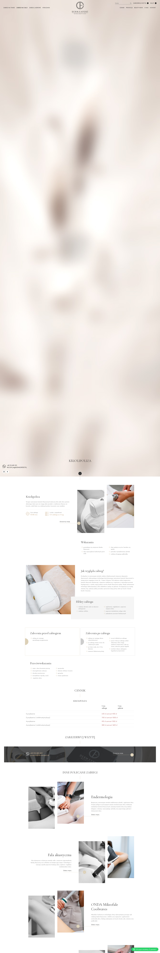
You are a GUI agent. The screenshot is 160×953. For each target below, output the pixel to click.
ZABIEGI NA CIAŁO (22, 7)
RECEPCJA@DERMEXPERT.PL (17, 467)
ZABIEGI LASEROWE (35, 7)
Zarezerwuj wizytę (139, 3)
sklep (152, 3)
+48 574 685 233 (12, 465)
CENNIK (122, 7)
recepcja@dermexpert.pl (39, 755)
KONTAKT (153, 7)
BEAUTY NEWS (138, 7)
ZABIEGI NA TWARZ (9, 7)
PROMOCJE (129, 7)
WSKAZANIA (46, 7)
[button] (144, 949)
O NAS (146, 7)
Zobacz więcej (95, 814)
